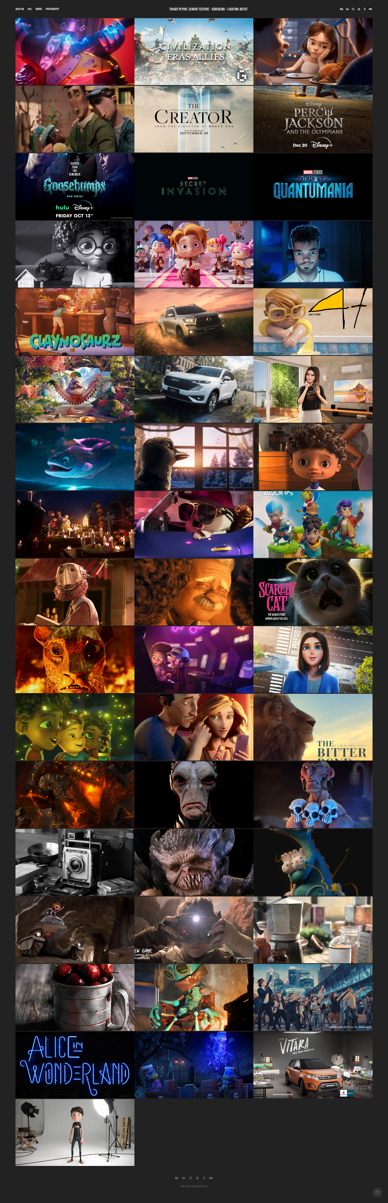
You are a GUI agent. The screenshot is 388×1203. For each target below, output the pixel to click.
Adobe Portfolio (200, 1186)
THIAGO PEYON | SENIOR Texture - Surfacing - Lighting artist (208, 9)
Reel (30, 9)
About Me (19, 9)
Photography (52, 9)
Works (39, 9)
